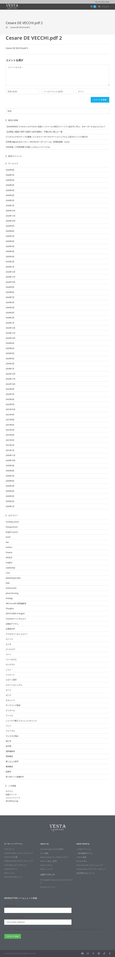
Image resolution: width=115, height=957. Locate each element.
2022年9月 (10, 389)
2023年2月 (10, 363)
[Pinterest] (99, 953)
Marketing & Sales (13, 578)
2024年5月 (10, 307)
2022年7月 (10, 394)
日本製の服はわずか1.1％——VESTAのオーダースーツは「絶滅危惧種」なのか (38, 142)
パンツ (8, 725)
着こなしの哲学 (12, 761)
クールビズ (10, 649)
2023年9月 (10, 343)
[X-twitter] (93, 953)
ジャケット (10, 674)
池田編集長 (10, 751)
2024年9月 (10, 287)
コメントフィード (13, 797)
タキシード (10, 700)
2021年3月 (10, 440)
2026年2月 (10, 200)
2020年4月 (10, 491)
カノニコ (9, 639)
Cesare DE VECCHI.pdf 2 (20, 27)
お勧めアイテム (12, 623)
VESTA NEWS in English (15, 613)
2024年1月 (10, 323)
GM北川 (9, 557)
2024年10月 (10, 282)
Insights (9, 562)
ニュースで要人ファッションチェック (21, 720)
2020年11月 (10, 455)
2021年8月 (10, 419)
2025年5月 (10, 246)
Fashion (9, 547)
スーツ (8, 690)
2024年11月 (10, 277)
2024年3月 (10, 312)
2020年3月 (10, 496)
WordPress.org (12, 801)
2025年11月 (10, 215)
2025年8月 (10, 231)
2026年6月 (10, 180)
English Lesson (12, 532)
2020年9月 (10, 465)
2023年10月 (10, 338)
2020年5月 (10, 486)
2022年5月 (10, 404)
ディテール (10, 710)
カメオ (8, 644)
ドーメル (9, 715)
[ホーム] (7, 27)
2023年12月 (10, 328)
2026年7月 (10, 175)
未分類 (8, 746)
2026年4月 (10, 190)
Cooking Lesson (12, 521)
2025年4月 (10, 251)
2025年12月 (10, 210)
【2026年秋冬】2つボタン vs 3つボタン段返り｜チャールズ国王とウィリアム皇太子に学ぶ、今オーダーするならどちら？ (55, 126)
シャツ (8, 669)
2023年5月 (10, 353)
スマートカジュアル (14, 685)
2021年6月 (10, 425)
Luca (8, 572)
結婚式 (8, 771)
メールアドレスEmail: (14, 917)
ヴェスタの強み (12, 736)
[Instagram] (88, 953)
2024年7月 (10, 297)
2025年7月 (10, 236)
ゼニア (8, 695)
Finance (9, 552)
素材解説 (9, 766)
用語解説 (9, 756)
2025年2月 (10, 261)
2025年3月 (10, 256)
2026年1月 (10, 205)
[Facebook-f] (110, 953)
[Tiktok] (104, 953)
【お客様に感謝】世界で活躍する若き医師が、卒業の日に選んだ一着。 (35, 131)
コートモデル (11, 659)
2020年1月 (10, 506)
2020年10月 (10, 460)
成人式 (8, 741)
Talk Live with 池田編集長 (16, 603)
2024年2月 (10, 317)
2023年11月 (10, 333)
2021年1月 (10, 450)
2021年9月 (10, 414)
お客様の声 (10, 628)
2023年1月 (10, 368)
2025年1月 (10, 266)
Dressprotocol (12, 527)
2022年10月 (10, 384)
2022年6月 (10, 399)
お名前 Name (10, 905)
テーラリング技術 (13, 705)
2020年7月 (10, 476)
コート (8, 654)
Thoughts (10, 608)
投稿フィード (11, 794)
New (8, 583)
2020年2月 (10, 501)
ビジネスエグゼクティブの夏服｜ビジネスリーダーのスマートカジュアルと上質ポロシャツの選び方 (47, 136)
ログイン (9, 791)
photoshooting (12, 593)
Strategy (9, 598)
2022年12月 (10, 374)
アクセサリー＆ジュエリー (17, 634)
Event (8, 537)
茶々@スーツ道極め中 (15, 776)
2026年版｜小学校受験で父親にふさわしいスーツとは (28, 147)
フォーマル (10, 730)
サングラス (10, 664)
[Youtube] (82, 953)
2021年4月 (10, 435)
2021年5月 (10, 430)
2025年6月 (10, 241)
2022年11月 (10, 379)
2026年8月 (10, 170)
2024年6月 (10, 302)
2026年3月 (10, 195)
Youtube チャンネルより (16, 618)
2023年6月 (10, 348)
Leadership (10, 567)
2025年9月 (10, 226)
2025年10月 (10, 221)
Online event (11, 588)
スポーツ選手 (11, 679)
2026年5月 (10, 185)
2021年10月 (10, 409)
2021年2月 (10, 445)
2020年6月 (10, 481)
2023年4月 (10, 358)
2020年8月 (10, 470)
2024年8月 (10, 292)
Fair (7, 542)
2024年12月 (10, 272)
